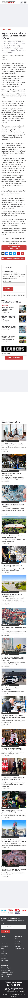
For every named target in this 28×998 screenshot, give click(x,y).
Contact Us (14, 988)
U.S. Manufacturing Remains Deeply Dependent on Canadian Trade (11, 566)
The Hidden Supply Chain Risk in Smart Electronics (8, 326)
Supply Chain (6, 29)
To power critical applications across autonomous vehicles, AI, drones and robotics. (13, 844)
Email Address (7, 281)
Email (2, 924)
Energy (4, 866)
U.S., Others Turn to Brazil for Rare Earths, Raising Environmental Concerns (13, 869)
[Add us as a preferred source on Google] (22, 253)
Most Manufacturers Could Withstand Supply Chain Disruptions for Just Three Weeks (13, 717)
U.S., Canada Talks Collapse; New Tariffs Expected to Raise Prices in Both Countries (13, 779)
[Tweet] (14, 253)
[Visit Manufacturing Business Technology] (17, 913)
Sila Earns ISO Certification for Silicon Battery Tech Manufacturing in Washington (13, 840)
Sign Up (5, 931)
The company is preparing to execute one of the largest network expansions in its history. (13, 814)
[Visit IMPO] (24, 910)
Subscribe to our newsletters (14, 247)
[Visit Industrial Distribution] (3, 913)
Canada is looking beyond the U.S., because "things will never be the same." (13, 752)
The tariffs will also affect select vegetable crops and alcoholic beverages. (13, 663)
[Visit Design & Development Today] (3, 910)
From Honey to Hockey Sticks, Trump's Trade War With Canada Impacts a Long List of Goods (12, 658)
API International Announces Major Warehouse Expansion (11, 595)
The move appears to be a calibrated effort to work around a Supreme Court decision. (13, 632)
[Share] (6, 253)
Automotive (5, 533)
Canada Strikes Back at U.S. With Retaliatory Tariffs (10, 688)
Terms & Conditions (19, 990)
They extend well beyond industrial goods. (12, 691)
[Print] (2, 253)
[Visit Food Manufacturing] (10, 910)
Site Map (22, 991)
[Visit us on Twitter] (12, 985)
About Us (7, 988)
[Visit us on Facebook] (8, 985)
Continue (8, 289)
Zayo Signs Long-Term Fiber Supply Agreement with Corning (11, 811)
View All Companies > (14, 358)
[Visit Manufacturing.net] (10, 913)
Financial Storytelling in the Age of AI (12, 444)
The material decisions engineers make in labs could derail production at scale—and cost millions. (12, 510)
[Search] (21, 2)
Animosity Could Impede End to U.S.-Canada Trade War (8, 317)
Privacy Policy (9, 990)
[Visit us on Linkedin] (18, 985)
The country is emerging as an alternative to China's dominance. (13, 873)
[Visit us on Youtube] (15, 985)
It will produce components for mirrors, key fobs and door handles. (13, 540)
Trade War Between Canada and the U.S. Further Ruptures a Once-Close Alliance (13, 749)
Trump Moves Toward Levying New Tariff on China (13, 628)
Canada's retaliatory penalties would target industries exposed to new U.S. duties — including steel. (12, 784)
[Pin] (18, 253)
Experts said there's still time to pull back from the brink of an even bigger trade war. (12, 478)
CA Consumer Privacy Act (11, 991)
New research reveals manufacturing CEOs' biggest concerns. (13, 721)
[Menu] (25, 2)
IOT (3, 502)
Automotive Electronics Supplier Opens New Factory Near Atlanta (8, 338)
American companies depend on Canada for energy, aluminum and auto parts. (13, 569)
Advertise (20, 988)
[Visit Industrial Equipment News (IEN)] (17, 910)
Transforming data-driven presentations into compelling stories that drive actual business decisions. (13, 447)
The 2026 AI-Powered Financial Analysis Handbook (7, 309)
